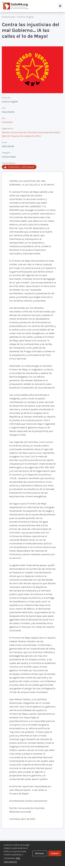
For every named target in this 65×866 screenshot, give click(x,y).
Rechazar (39, 853)
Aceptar (55, 853)
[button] (60, 6)
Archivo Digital (25, 16)
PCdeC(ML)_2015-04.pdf (21, 167)
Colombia (7, 122)
